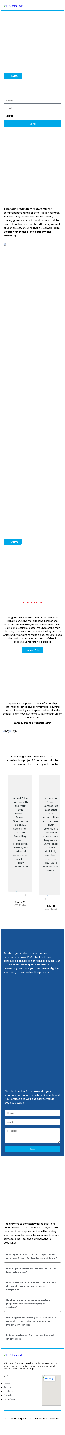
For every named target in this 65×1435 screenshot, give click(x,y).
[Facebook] (6, 1426)
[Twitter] (11, 1426)
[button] (59, 6)
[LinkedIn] (17, 1426)
